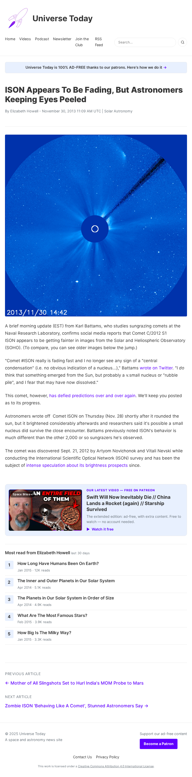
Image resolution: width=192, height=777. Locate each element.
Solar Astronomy (118, 111)
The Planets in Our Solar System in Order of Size (66, 597)
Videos (25, 39)
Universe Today (62, 18)
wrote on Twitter (156, 367)
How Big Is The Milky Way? (44, 632)
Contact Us (82, 757)
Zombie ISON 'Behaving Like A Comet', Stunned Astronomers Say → (76, 705)
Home (10, 39)
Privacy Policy (107, 757)
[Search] (182, 42)
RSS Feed (99, 42)
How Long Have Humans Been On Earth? (58, 563)
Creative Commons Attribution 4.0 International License (116, 766)
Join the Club (82, 42)
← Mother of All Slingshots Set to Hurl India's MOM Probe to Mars (74, 683)
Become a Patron (159, 744)
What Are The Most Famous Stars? (52, 615)
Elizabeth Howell (24, 111)
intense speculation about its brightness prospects (77, 465)
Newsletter (62, 39)
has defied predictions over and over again (92, 395)
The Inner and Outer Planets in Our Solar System (66, 580)
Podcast (42, 39)
